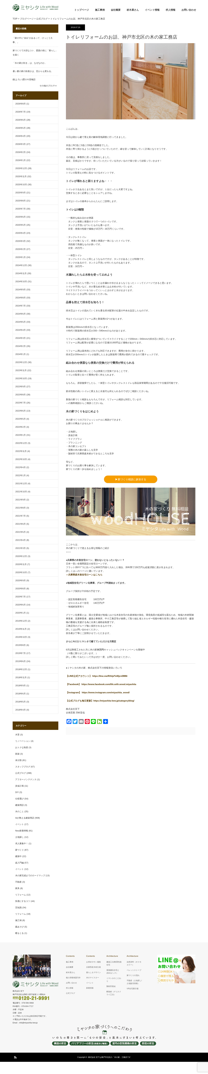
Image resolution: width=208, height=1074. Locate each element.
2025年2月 (20, 249)
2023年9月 (20, 386)
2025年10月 (21, 184)
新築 (17, 754)
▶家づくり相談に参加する (130, 479)
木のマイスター (92, 978)
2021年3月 (20, 548)
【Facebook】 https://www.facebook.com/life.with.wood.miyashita (101, 684)
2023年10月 (21, 378)
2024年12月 (21, 265)
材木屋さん (133, 10)
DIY (17, 792)
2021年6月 (20, 524)
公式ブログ (20, 773)
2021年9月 (20, 499)
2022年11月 (21, 451)
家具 (17, 888)
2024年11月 (21, 273)
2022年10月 (21, 459)
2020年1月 (20, 613)
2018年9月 (20, 685)
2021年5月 (20, 532)
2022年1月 (20, 475)
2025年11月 (21, 176)
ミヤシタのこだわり (113, 979)
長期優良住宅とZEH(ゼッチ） (112, 971)
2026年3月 (20, 144)
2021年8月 (20, 508)
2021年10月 (21, 491)
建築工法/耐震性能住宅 (114, 963)
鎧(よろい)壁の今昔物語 (24, 79)
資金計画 (19, 786)
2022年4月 (20, 467)
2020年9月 (20, 580)
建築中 (18, 856)
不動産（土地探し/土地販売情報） (134, 981)
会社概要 (116, 10)
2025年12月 (21, 168)
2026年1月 (20, 160)
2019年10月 (21, 637)
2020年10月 (21, 572)
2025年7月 (20, 209)
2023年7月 (20, 402)
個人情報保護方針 (73, 978)
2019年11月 (21, 629)
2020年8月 (20, 588)
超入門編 (19, 862)
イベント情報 (152, 10)
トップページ (81, 10)
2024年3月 (20, 338)
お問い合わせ (189, 10)
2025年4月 (20, 233)
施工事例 (100, 10)
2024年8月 (20, 297)
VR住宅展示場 (132, 989)
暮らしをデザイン (93, 972)
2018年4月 (20, 710)
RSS (15, 1056)
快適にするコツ (22, 901)
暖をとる (19, 933)
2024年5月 (20, 322)
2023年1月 (20, 435)
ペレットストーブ (134, 970)
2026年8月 (20, 103)
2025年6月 (20, 217)
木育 (17, 734)
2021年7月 (20, 516)
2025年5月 (20, 225)
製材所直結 (111, 986)
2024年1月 (20, 354)
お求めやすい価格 (93, 962)
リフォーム (20, 894)
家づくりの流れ (133, 975)
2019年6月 (20, 661)
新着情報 (89, 988)
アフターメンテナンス (26, 779)
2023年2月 (20, 427)
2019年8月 (20, 645)
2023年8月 (20, 394)
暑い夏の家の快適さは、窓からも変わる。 (33, 71)
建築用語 (19, 805)
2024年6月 (20, 314)
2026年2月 (20, 152)
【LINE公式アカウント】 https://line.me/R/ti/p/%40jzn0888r (97, 676)
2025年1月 (20, 257)
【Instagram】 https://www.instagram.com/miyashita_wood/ (98, 692)
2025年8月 (20, 200)
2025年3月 (20, 241)
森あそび (19, 926)
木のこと (19, 811)
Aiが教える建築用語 (24, 818)
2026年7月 (20, 112)
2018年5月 (20, 701)
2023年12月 (21, 362)
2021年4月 (20, 540)
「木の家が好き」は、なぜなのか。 (30, 63)
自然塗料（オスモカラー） (134, 963)
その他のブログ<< (48, 85)
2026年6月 (20, 120)
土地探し (19, 837)
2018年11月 (21, 677)
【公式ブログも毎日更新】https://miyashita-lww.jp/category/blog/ (100, 700)
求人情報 (170, 10)
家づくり (19, 850)
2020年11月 (21, 564)
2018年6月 (20, 693)
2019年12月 (21, 621)
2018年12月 (21, 669)
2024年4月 (20, 330)
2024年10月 (21, 281)
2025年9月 (20, 192)
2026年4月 (20, 136)
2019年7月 (20, 653)
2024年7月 (20, 305)
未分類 (18, 760)
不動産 (18, 882)
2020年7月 (20, 596)
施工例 (18, 920)
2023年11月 (21, 370)
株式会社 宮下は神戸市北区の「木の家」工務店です (109, 1057)
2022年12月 (21, 443)
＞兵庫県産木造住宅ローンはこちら (84, 574)
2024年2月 (20, 346)
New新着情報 (21, 830)
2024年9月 (20, 289)
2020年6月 (20, 604)
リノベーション (22, 741)
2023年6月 (20, 411)
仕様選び (19, 798)
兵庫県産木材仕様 (93, 967)
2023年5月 (20, 419)
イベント (19, 824)
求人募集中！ (21, 843)
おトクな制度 (21, 747)
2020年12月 (21, 556)
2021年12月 (21, 483)
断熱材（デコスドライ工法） (113, 993)
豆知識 (18, 907)
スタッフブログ (22, 766)
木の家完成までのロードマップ (30, 875)
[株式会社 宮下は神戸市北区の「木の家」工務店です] (35, 7)
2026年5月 (20, 128)
